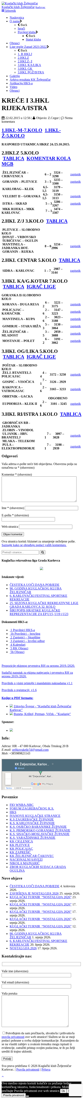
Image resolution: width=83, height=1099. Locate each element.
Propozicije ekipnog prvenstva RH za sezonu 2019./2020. (38, 665)
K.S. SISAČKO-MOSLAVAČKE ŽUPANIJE (40, 834)
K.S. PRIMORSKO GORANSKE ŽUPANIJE (40, 830)
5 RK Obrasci (19, 648)
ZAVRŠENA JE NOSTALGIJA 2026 (34, 893)
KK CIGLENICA (21, 841)
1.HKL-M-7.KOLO (22, 130)
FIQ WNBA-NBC (22, 805)
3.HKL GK (25, 68)
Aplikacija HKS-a (21, 83)
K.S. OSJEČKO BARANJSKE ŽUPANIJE (38, 826)
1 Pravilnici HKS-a (22, 630)
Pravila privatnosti (27, 1069)
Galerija (15, 76)
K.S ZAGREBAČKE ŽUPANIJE (32, 819)
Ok (63, 1091)
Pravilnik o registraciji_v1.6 (19, 690)
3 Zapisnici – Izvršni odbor (27, 641)
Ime (13, 508)
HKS (13, 812)
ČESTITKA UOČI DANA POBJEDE (34, 585)
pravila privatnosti (13, 1037)
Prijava (46, 1069)
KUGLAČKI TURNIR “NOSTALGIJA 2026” (41, 897)
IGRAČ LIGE (41, 286)
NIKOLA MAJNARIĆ (25, 863)
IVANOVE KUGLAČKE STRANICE (35, 816)
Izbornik (10, 10)
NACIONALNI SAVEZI (26, 859)
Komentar (17, 474)
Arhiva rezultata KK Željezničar (30, 79)
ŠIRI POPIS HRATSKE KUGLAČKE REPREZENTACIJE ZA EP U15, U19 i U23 (39, 612)
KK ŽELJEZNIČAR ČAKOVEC (32, 856)
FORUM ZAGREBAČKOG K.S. (32, 808)
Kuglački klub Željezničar (18, 7)
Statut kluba (33, 39)
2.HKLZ (23, 57)
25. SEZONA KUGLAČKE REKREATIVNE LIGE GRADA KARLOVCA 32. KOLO (44, 604)
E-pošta (15, 515)
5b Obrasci (17, 652)
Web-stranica (10, 526)
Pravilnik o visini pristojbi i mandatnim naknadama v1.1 (37, 683)
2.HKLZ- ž (25, 61)
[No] (27, 1096)
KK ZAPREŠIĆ (20, 852)
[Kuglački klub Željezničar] (20, 3)
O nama (15, 21)
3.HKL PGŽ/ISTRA (31, 72)
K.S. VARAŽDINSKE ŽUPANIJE (32, 837)
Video (13, 87)
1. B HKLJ (25, 54)
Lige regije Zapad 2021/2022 (28, 46)
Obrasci (15, 43)
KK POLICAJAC (21, 848)
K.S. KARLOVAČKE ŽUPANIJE (32, 823)
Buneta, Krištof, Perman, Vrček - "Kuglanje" (42, 714)
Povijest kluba (27, 32)
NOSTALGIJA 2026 (23, 948)
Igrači (21, 28)
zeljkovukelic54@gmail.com (30, 749)
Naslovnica (17, 17)
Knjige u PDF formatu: (17, 698)
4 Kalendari (17, 644)
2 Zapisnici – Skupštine (25, 637)
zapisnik (75, 174)
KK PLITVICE (20, 845)
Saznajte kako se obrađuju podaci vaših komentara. (34, 545)
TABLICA (13, 158)
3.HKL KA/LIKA (29, 65)
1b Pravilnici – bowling (25, 633)
